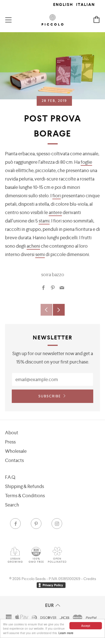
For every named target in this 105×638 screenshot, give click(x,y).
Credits (89, 578)
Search (12, 505)
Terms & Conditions (25, 495)
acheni (33, 246)
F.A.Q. (10, 477)
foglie (86, 162)
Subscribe (49, 396)
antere (55, 212)
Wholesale (16, 451)
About (11, 433)
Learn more (66, 633)
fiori (56, 196)
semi (40, 254)
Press (10, 442)
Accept (85, 625)
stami (44, 221)
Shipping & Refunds (24, 486)
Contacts (14, 460)
